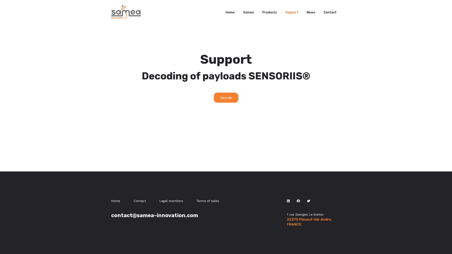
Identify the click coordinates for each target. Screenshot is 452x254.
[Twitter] (308, 200)
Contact (140, 201)
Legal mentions (171, 201)
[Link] (126, 12)
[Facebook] (298, 200)
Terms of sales (208, 201)
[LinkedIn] (288, 200)
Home (115, 201)
